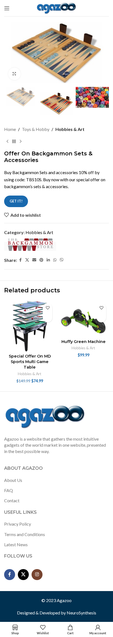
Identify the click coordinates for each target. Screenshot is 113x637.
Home (10, 129)
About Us (13, 480)
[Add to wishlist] (47, 308)
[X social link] (27, 260)
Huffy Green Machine (83, 341)
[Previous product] (7, 141)
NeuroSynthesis (81, 612)
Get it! (16, 201)
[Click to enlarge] (14, 74)
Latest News (16, 544)
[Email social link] (34, 260)
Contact (11, 500)
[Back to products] (14, 141)
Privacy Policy (17, 523)
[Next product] (20, 141)
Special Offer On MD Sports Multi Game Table (30, 362)
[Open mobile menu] (6, 8)
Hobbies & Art (69, 129)
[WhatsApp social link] (55, 260)
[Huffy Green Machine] (83, 318)
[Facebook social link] (20, 260)
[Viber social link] (61, 260)
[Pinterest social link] (41, 260)
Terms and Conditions (24, 534)
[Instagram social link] (37, 574)
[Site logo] (56, 7)
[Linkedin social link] (48, 260)
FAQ (8, 490)
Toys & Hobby (35, 129)
